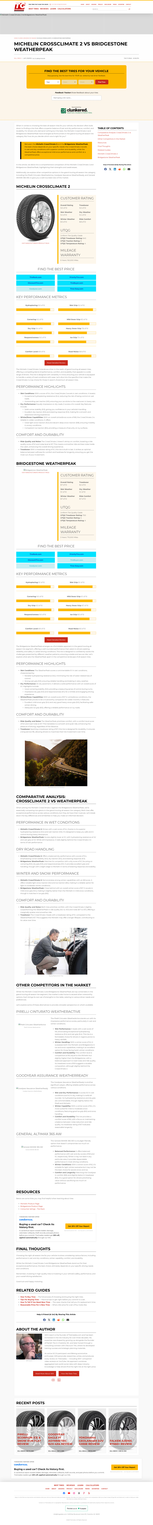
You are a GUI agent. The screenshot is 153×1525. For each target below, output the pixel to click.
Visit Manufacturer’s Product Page (35, 243)
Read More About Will (44, 1374)
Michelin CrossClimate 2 (108, 154)
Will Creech (18, 58)
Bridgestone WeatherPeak (109, 157)
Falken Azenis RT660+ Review (121, 1442)
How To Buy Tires (28, 1297)
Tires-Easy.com (76, 289)
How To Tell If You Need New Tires (35, 1302)
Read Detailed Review (56, 363)
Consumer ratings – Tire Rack (32, 1209)
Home (15, 38)
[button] (44, 1320)
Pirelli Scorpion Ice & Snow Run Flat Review (29, 1439)
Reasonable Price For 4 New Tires (35, 1305)
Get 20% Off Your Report (78, 1226)
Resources (102, 143)
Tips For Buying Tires (29, 1300)
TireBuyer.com (76, 283)
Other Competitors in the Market (111, 139)
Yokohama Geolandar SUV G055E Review (91, 1440)
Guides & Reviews (23, 38)
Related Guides (104, 150)
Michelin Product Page (29, 1204)
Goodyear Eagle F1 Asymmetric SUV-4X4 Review (60, 1439)
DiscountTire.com (35, 283)
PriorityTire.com (77, 277)
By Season (33, 38)
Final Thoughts (104, 146)
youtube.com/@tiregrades (59, 4)
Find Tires (101, 82)
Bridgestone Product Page (31, 1206)
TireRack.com (36, 277)
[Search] (129, 9)
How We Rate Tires (69, 1374)
